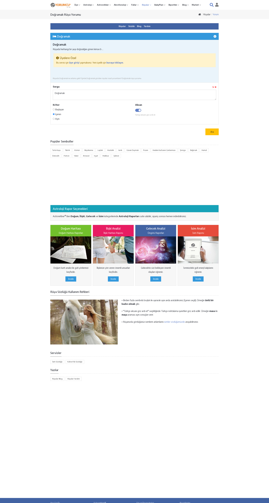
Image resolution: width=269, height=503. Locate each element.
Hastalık (110, 150)
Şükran (116, 156)
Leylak (100, 150)
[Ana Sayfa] (199, 14)
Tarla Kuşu (56, 150)
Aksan (138, 104)
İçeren (58, 114)
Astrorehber (103, 5)
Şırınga (183, 150)
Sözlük (131, 26)
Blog (184, 5)
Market (195, 5)
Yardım (147, 26)
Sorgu (56, 86)
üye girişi (74, 62)
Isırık (120, 150)
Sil (213, 87)
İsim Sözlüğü (57, 362)
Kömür (77, 150)
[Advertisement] (134, 181)
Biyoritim (173, 5)
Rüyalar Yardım (74, 379)
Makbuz (106, 156)
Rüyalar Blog (57, 379)
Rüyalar (145, 5)
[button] (212, 5)
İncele (71, 279)
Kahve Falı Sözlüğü (74, 362)
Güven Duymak (133, 150)
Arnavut (86, 156)
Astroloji (87, 5)
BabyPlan (159, 5)
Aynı (57, 118)
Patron (66, 156)
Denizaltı (55, 156)
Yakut (76, 156)
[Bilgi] (215, 36)
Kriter (56, 104)
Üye (76, 5)
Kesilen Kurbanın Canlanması (164, 150)
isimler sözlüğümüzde (174, 321)
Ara (212, 131)
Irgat (96, 156)
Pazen (145, 150)
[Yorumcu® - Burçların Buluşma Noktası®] (52, 5)
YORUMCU (63, 5)
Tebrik (67, 150)
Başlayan (59, 109)
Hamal (204, 150)
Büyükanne (88, 150)
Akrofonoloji (120, 5)
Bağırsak (193, 150)
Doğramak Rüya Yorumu (65, 14)
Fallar (134, 5)
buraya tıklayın (114, 62)
